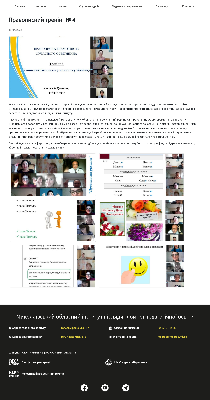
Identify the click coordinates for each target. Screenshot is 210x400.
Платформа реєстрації (35, 362)
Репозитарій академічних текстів (42, 373)
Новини (62, 6)
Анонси (41, 6)
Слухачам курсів (89, 6)
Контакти (188, 6)
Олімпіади (162, 6)
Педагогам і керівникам (127, 6)
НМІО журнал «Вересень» (130, 362)
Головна (19, 6)
